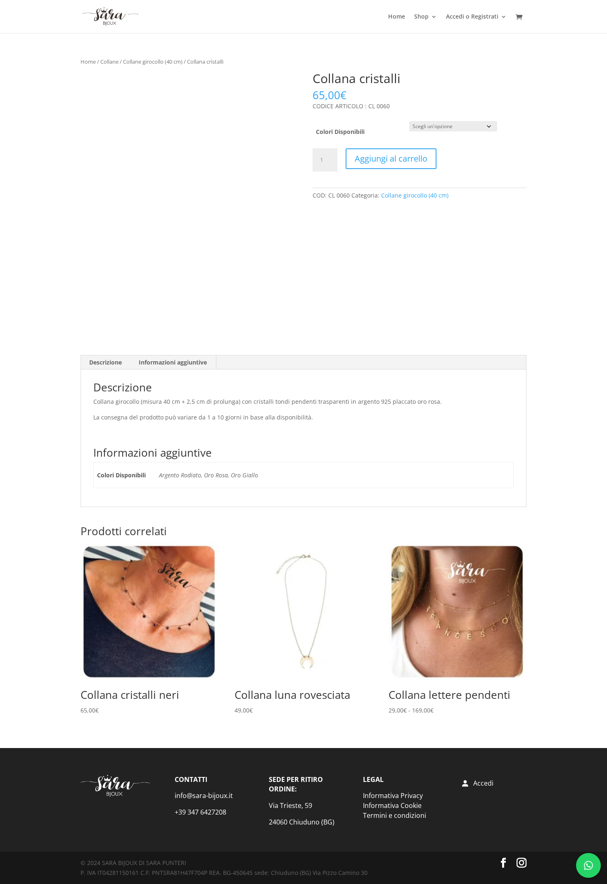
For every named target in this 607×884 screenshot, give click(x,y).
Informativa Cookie (392, 805)
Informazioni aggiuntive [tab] (173, 362)
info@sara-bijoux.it (204, 795)
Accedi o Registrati (472, 17)
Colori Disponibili (340, 132)
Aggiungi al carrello (391, 158)
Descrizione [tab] (105, 362)
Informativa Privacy (393, 795)
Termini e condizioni (394, 815)
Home (396, 17)
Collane (109, 61)
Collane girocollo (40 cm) (153, 61)
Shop (421, 17)
